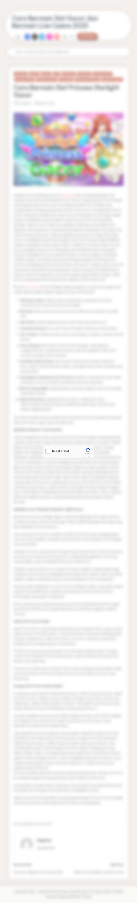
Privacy (85, 457)
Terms (90, 457)
